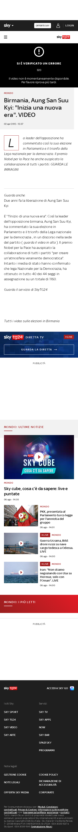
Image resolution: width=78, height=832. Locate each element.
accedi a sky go (57, 688)
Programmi (47, 750)
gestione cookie (15, 774)
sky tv (43, 712)
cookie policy (48, 774)
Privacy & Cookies (27, 809)
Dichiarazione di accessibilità (50, 783)
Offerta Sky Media (16, 792)
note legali (12, 782)
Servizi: (43, 703)
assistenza (52, 812)
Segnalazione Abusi (41, 826)
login (69, 25)
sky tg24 (10, 719)
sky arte (10, 734)
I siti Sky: (9, 703)
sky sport (11, 712)
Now (42, 727)
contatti (64, 812)
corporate (46, 792)
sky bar (44, 734)
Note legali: (10, 766)
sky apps (45, 719)
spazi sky (45, 742)
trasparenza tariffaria (34, 812)
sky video (10, 727)
